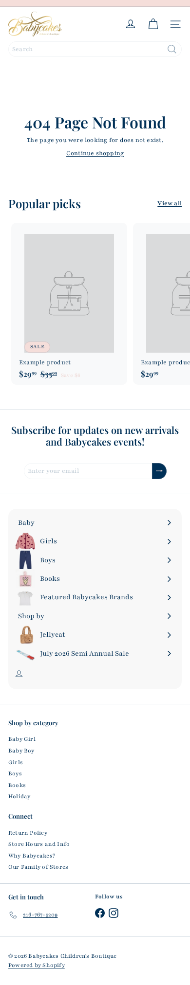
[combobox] (95, 49)
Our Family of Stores (38, 867)
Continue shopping (95, 153)
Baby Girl (22, 739)
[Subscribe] (159, 471)
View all (169, 203)
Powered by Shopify (36, 965)
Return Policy (27, 833)
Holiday (19, 796)
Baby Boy (21, 750)
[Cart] (153, 24)
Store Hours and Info (39, 844)
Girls (15, 762)
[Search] (172, 49)
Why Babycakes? (31, 856)
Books (17, 785)
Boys (15, 773)
